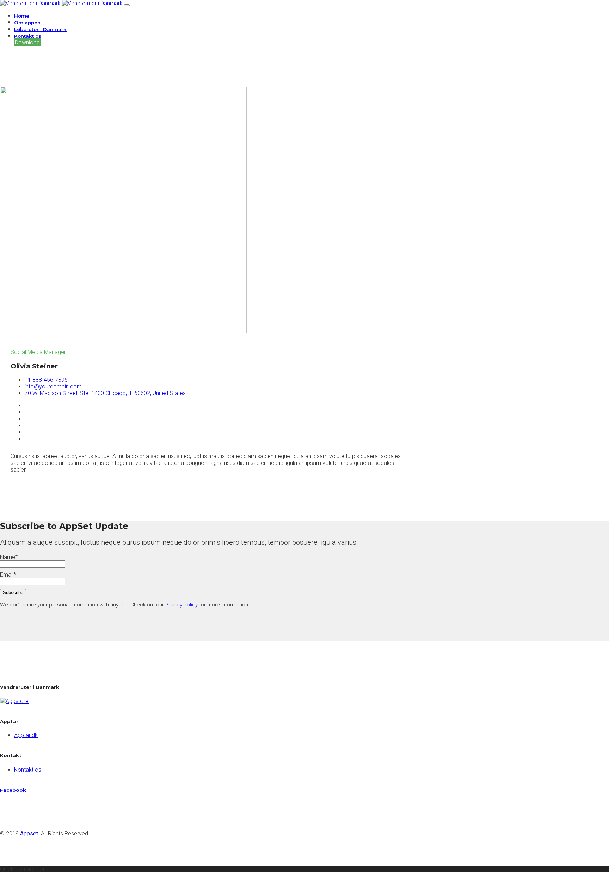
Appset (29, 833)
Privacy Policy (181, 605)
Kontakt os (27, 36)
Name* (9, 557)
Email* (8, 574)
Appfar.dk (26, 735)
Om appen (27, 22)
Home (21, 16)
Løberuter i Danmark (40, 29)
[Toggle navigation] (127, 5)
